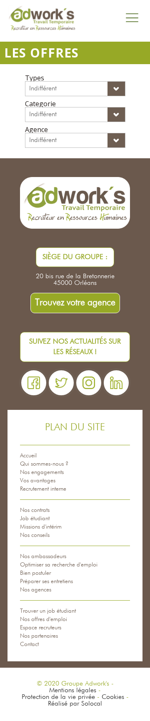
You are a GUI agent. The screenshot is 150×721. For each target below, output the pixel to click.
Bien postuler (35, 573)
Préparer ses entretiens (46, 581)
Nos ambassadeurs (43, 556)
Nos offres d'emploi (43, 619)
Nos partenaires (39, 636)
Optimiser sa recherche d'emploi (59, 565)
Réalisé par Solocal (75, 704)
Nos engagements (42, 472)
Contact (29, 644)
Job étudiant (35, 518)
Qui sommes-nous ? (44, 464)
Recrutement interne (43, 489)
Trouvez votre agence (75, 302)
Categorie (40, 103)
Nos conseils (35, 535)
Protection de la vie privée (58, 697)
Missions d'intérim (41, 527)
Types (34, 78)
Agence (36, 129)
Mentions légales (72, 690)
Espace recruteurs (40, 628)
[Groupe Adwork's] (41, 18)
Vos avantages (37, 481)
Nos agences (35, 590)
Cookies (113, 697)
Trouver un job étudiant (48, 611)
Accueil (28, 456)
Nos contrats (35, 510)
